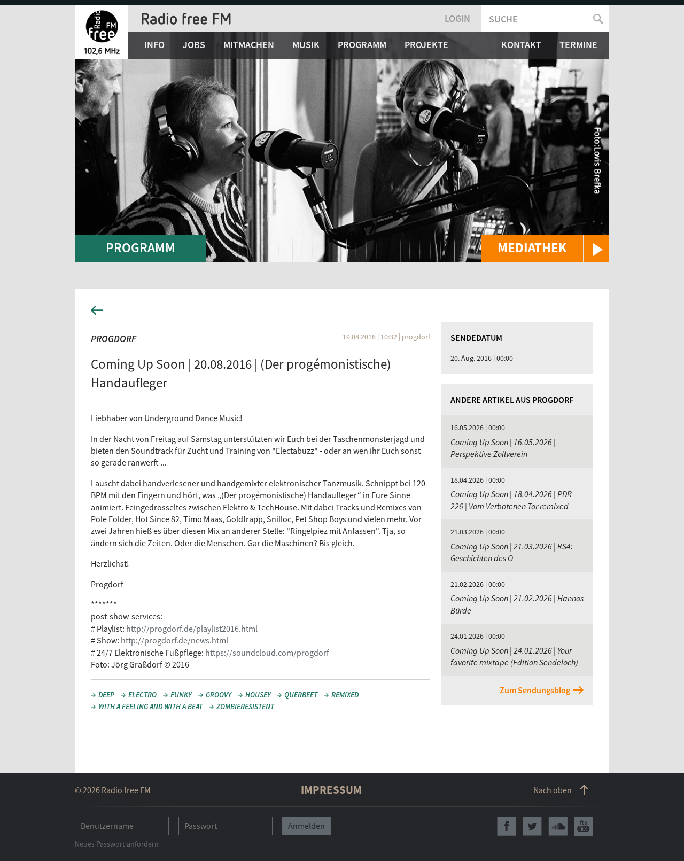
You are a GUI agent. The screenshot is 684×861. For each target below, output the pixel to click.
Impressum (331, 789)
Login (457, 18)
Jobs (194, 44)
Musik (306, 44)
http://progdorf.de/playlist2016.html (192, 628)
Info (154, 44)
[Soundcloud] (558, 826)
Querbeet (300, 695)
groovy (218, 695)
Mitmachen (248, 44)
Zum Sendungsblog (535, 690)
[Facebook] (506, 826)
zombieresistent (245, 706)
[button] (545, 248)
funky (181, 695)
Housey (258, 695)
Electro (142, 695)
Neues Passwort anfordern (117, 844)
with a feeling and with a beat (150, 706)
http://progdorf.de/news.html (174, 640)
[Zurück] (342, 313)
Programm (362, 44)
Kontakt (521, 44)
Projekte (426, 44)
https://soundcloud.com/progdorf (267, 652)
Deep (106, 695)
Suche (503, 19)
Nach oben (552, 790)
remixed (345, 695)
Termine (578, 44)
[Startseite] (101, 32)
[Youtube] (583, 826)
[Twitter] (532, 826)
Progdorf (113, 338)
